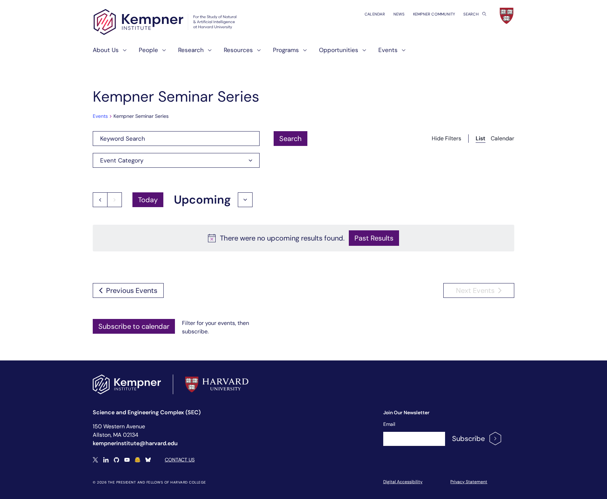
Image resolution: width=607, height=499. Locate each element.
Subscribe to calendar (133, 326)
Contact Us (180, 459)
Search (471, 14)
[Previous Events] (100, 199)
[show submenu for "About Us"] (122, 53)
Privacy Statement (468, 482)
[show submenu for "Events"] (401, 53)
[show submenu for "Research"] (207, 53)
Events (100, 116)
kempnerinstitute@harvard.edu (135, 443)
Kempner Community (434, 14)
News (399, 14)
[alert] (303, 238)
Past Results (373, 238)
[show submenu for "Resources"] (257, 53)
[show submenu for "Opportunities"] (362, 53)
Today (148, 199)
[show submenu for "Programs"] (303, 53)
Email (389, 424)
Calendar (375, 14)
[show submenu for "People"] (162, 53)
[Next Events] (114, 199)
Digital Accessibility (403, 482)
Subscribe (468, 438)
